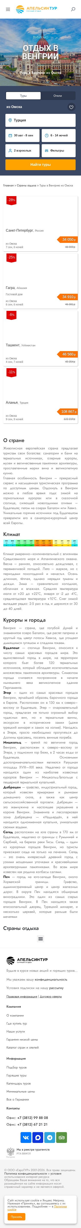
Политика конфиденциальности (25, 1173)
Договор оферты (51, 996)
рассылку (56, 987)
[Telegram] (49, 1137)
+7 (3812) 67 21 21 (32, 1124)
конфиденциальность (51, 979)
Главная (8, 185)
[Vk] (26, 1137)
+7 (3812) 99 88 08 (32, 1117)
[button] (40, 72)
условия (56, 1173)
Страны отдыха (26, 185)
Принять (16, 1217)
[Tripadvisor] (61, 1137)
